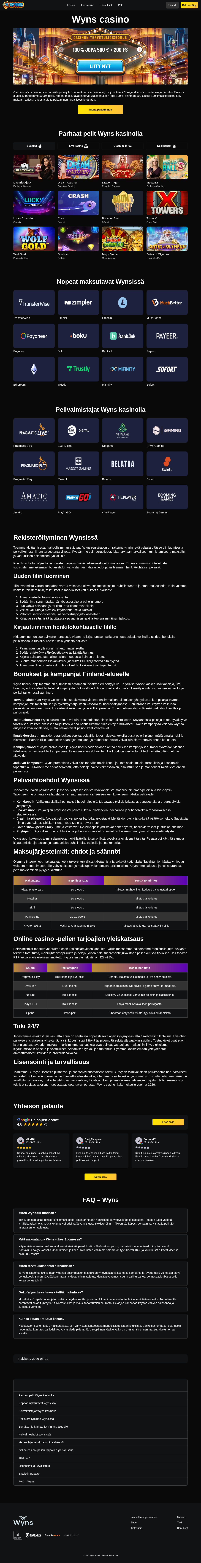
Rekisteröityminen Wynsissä (36, 1418)
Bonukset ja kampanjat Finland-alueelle (43, 1426)
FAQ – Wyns (26, 1481)
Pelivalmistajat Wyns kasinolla (37, 1411)
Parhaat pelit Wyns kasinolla (36, 1395)
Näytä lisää (100, 1177)
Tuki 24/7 (24, 1458)
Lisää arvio (168, 1122)
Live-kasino (76, 146)
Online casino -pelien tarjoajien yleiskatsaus (46, 1450)
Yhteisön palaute (29, 1473)
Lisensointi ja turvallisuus (34, 1465)
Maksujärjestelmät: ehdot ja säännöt (41, 1442)
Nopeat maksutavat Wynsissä (37, 1403)
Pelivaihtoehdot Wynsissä (35, 1434)
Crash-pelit (120, 146)
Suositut (32, 146)
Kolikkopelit (164, 146)
